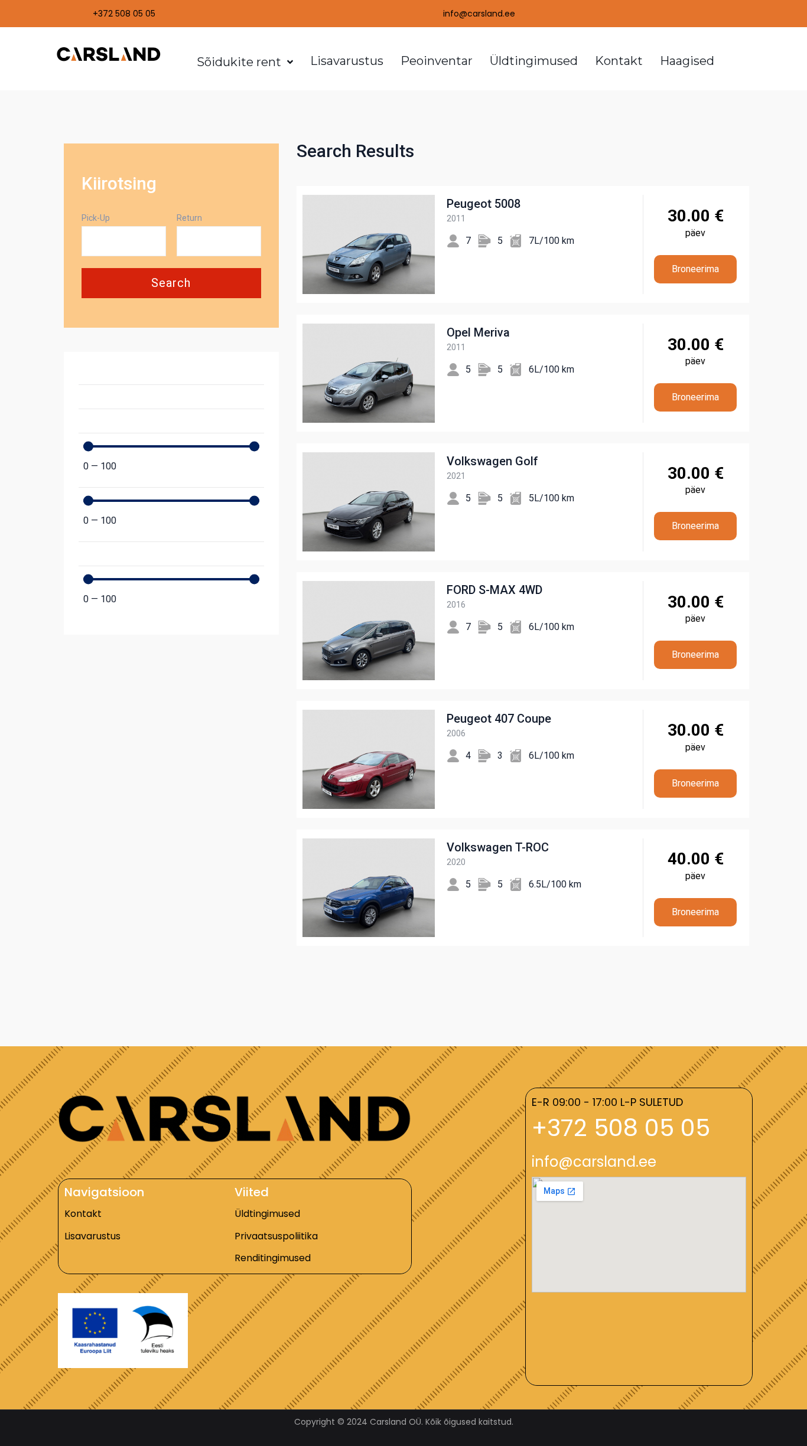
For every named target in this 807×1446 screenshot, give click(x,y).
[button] (621, 1127)
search (171, 283)
